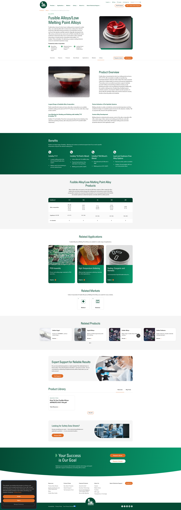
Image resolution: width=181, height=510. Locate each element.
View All (90, 412)
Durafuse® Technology (84, 488)
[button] (43, 336)
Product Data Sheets (53, 486)
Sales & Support (67, 488)
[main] (90, 238)
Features (60, 57)
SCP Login (96, 491)
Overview (52, 57)
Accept (19, 496)
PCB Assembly (55, 268)
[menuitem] (108, 2)
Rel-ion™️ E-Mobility (84, 493)
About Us (81, 5)
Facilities (96, 490)
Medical (83, 307)
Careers (119, 2)
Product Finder (67, 483)
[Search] (140, 2)
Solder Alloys (125, 330)
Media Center (97, 488)
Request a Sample (118, 461)
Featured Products (83, 483)
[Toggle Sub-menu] (110, 2)
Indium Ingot (56, 330)
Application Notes (54, 398)
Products (52, 5)
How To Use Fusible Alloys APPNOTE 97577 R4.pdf (59, 401)
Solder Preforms (161, 330)
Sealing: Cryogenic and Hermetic (116, 270)
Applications (60, 5)
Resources (50, 483)
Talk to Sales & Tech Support (133, 5)
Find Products (119, 5)
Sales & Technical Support (93, 5)
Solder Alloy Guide (52, 493)
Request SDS (57, 435)
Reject (18, 500)
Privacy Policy (58, 506)
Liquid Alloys (90, 330)
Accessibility (51, 506)
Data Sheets (76, 57)
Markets (68, 5)
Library (74, 5)
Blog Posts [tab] (128, 389)
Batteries (97, 307)
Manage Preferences (19, 504)
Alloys (47, 10)
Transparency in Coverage (100, 493)
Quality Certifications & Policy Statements (53, 489)
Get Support (128, 58)
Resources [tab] (120, 389)
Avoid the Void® (82, 486)
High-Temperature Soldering (89, 268)
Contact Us (126, 2)
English (107, 2)
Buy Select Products (68, 486)
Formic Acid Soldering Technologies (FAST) (84, 491)
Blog (114, 2)
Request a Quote (118, 58)
